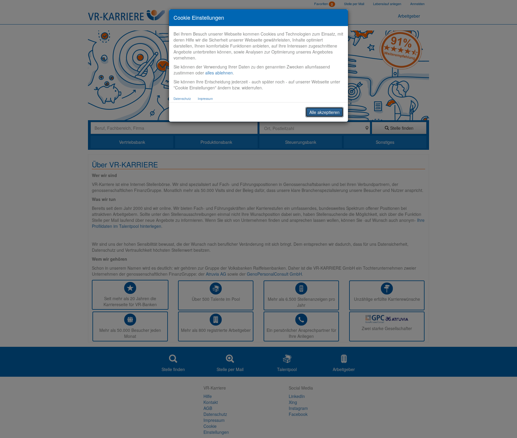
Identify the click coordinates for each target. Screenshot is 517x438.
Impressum (205, 99)
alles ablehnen (219, 73)
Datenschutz (182, 99)
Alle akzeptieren (324, 112)
